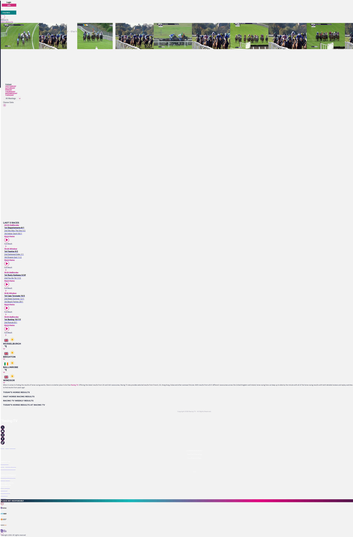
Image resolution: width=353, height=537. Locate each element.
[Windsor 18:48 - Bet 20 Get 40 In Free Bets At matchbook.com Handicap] (218, 27)
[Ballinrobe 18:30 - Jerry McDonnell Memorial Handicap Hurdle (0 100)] (255, 27)
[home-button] (3, 9)
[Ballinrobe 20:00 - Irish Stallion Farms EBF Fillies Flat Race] (22, 27)
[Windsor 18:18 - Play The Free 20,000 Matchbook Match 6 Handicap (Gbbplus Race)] (299, 27)
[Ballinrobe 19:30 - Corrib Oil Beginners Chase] (93, 27)
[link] (8, 20)
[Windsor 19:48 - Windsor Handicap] (52, 27)
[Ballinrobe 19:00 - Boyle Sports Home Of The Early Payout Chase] (178, 27)
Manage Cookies (7, 482)
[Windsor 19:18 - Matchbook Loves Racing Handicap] (134, 27)
